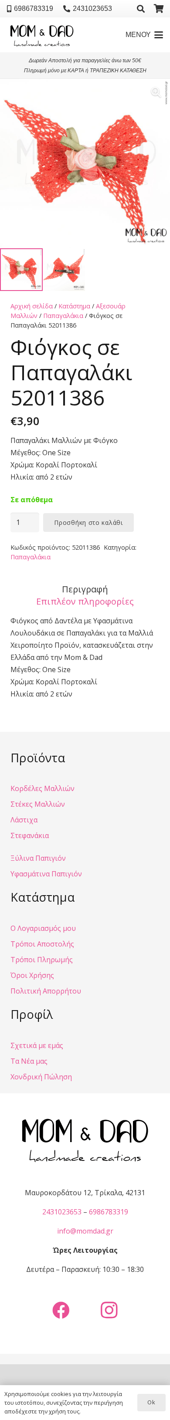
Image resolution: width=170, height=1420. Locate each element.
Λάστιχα (23, 820)
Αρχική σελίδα (31, 306)
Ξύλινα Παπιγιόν (38, 858)
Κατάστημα (74, 306)
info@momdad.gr (85, 1231)
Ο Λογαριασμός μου (43, 928)
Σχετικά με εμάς (36, 1045)
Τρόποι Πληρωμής (41, 959)
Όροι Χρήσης (32, 975)
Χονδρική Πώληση (41, 1077)
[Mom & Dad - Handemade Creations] (42, 34)
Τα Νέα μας (29, 1061)
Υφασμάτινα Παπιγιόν (46, 874)
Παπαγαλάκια (63, 315)
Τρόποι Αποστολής (42, 944)
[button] (141, 8)
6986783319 (108, 1212)
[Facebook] (61, 1310)
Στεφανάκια (29, 835)
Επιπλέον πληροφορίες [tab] (85, 601)
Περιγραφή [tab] (85, 589)
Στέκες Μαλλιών (37, 804)
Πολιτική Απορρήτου (45, 991)
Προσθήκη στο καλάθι (88, 522)
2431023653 (62, 1212)
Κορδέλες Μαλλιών (42, 788)
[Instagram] (109, 1310)
